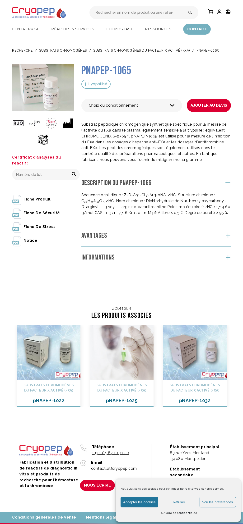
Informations (98, 257)
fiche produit (37, 199)
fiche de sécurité (41, 213)
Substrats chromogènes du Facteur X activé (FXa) (141, 50)
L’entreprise (25, 29)
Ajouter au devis (209, 105)
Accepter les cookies (139, 502)
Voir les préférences (217, 502)
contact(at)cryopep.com (114, 468)
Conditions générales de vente (44, 517)
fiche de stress (39, 226)
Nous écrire (97, 485)
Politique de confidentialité (178, 513)
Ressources (158, 29)
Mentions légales (103, 517)
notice (30, 240)
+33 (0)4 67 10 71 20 (110, 453)
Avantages (94, 235)
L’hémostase (119, 29)
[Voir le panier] (210, 11)
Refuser (179, 502)
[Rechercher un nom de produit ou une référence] (190, 12)
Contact (197, 29)
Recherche (22, 50)
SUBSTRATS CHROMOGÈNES (63, 50)
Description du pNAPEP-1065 (116, 183)
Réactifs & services (72, 29)
